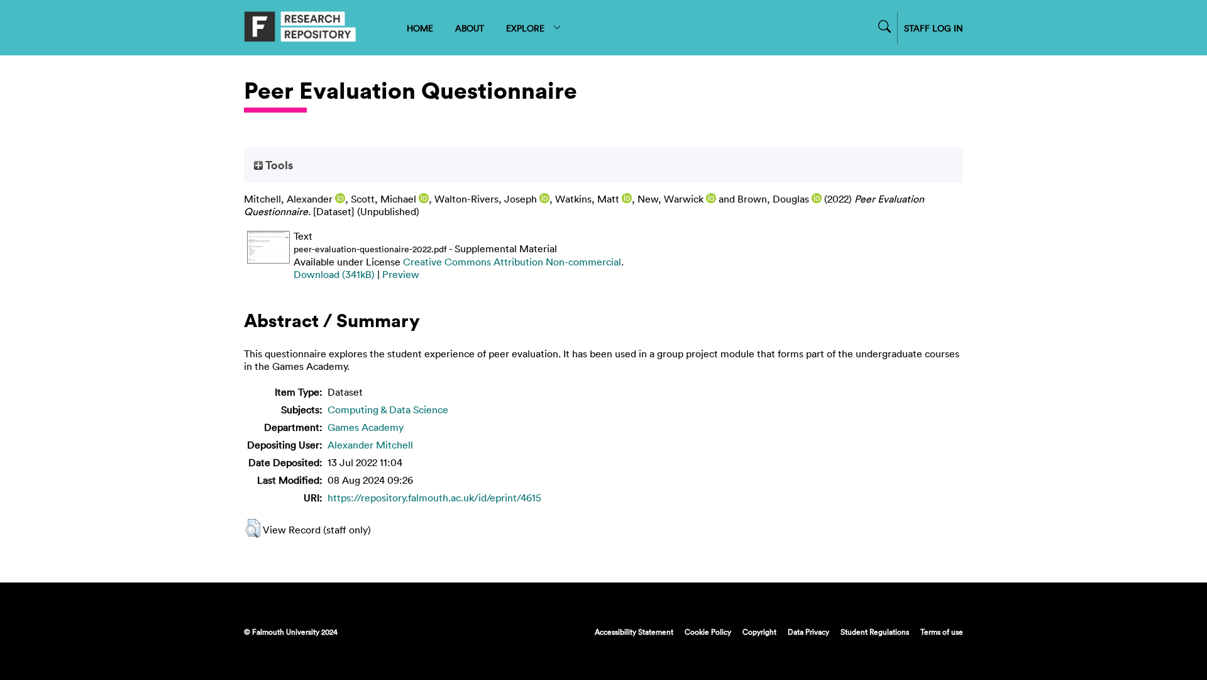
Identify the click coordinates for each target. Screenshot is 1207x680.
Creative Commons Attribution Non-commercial (512, 261)
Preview (400, 274)
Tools (278, 164)
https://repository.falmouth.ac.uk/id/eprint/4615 (434, 497)
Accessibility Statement (634, 631)
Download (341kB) (334, 274)
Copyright (759, 631)
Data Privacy (808, 631)
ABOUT (469, 28)
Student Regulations (874, 631)
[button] (253, 528)
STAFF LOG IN (933, 28)
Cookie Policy (708, 631)
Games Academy (366, 427)
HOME (420, 28)
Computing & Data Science (388, 409)
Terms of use (941, 631)
